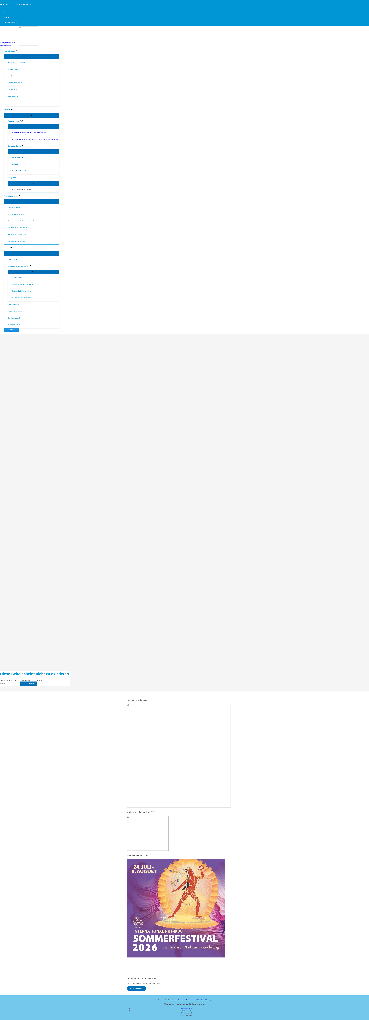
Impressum (182, 1000)
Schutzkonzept (206, 1000)
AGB (197, 1000)
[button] (16, 51)
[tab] (239, 956)
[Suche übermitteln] (23, 684)
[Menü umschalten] (31, 56)
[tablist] (240, 956)
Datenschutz (190, 1000)
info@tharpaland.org (186, 1008)
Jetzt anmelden (136, 988)
